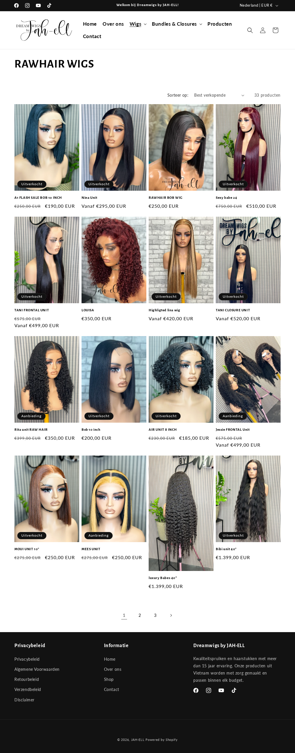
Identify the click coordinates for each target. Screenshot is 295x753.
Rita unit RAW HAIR (31, 430)
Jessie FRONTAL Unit (232, 430)
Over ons (113, 669)
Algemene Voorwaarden (37, 669)
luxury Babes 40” (163, 578)
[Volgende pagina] (170, 615)
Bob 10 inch (91, 430)
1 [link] (124, 615)
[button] (138, 24)
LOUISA (88, 310)
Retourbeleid (26, 679)
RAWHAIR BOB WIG (166, 198)
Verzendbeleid (27, 689)
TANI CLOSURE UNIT (233, 310)
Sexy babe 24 (226, 198)
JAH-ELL (138, 739)
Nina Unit (89, 198)
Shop (109, 679)
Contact (111, 689)
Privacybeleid (27, 659)
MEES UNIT (91, 549)
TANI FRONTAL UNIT (31, 310)
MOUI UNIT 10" (26, 549)
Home (110, 659)
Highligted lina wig (164, 310)
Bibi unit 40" (226, 549)
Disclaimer (24, 699)
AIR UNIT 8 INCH (163, 430)
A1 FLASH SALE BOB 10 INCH (38, 198)
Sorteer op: (177, 95)
